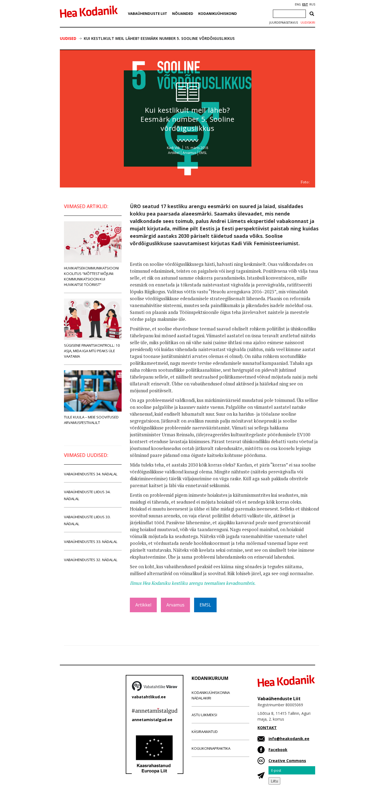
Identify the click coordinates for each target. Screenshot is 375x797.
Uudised (68, 38)
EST (305, 4)
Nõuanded (182, 13)
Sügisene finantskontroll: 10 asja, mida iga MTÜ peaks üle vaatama (92, 351)
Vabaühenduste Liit (147, 13)
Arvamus (189, 152)
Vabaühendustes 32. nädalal (90, 559)
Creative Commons (287, 760)
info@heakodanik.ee (288, 738)
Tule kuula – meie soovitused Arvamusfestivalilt (91, 420)
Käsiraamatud (205, 731)
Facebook (277, 749)
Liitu (274, 781)
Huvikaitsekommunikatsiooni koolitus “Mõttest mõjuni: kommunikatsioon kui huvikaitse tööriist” (91, 276)
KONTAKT (267, 727)
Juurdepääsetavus (283, 22)
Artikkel (174, 152)
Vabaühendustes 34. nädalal (90, 473)
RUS (312, 4)
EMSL (203, 152)
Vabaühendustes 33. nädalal (90, 541)
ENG (298, 4)
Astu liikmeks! (204, 714)
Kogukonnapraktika (211, 748)
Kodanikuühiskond (217, 13)
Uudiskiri (308, 22)
